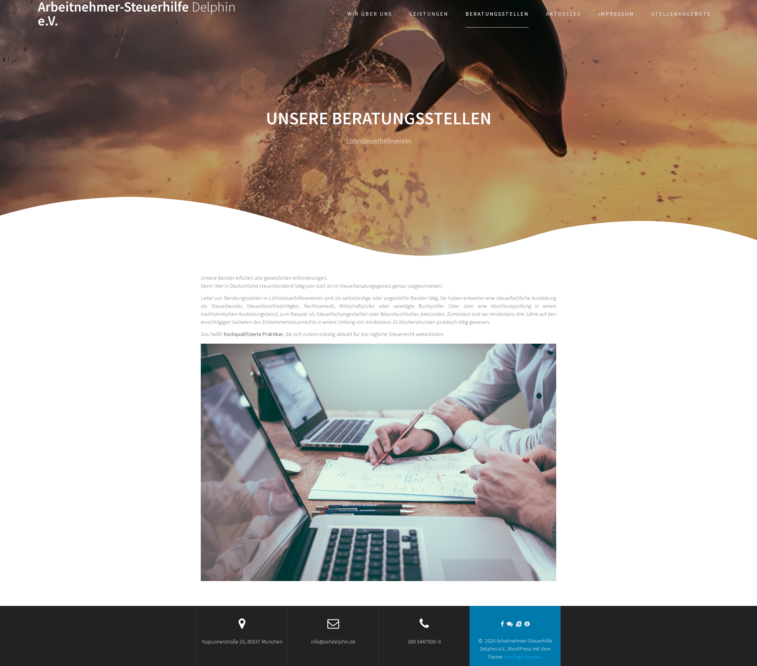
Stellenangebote (681, 13)
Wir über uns (369, 13)
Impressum (616, 13)
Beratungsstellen (497, 13)
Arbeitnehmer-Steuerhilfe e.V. (137, 14)
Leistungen (429, 13)
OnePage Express (523, 656)
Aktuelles (563, 13)
